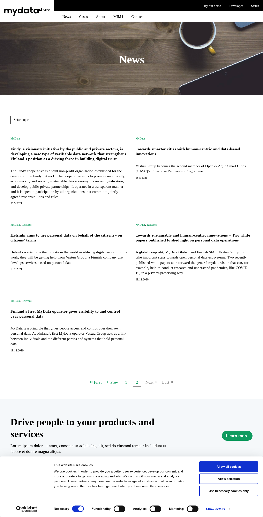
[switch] (119, 509)
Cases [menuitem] (83, 17)
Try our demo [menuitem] (212, 6)
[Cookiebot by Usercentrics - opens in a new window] (27, 509)
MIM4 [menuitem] (118, 17)
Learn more (237, 436)
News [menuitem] (66, 17)
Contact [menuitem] (137, 17)
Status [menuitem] (255, 6)
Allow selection (229, 478)
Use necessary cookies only (229, 491)
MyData (15, 138)
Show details (215, 509)
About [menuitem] (100, 17)
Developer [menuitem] (236, 6)
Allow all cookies (229, 466)
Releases (26, 224)
